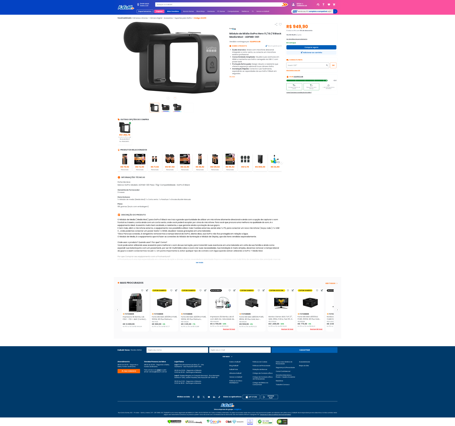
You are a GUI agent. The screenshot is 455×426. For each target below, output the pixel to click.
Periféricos (245, 11)
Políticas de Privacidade (261, 366)
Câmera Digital (157, 18)
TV (253, 11)
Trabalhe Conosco (282, 385)
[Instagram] (198, 397)
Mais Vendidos (173, 11)
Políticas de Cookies (260, 362)
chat (159, 370)
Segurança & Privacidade (285, 367)
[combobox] (220, 4)
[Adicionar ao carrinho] (147, 290)
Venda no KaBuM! (262, 11)
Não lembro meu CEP (293, 70)
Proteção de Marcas (260, 369)
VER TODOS (330, 283)
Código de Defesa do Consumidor (260, 384)
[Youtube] (209, 397)
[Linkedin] (214, 397)
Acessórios (169, 18)
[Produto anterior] (117, 310)
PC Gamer (221, 11)
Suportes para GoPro (184, 18)
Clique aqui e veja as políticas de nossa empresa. (275, 414)
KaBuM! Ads (233, 369)
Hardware (211, 11)
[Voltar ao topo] (227, 405)
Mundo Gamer (188, 11)
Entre (299, 4)
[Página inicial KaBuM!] (126, 7)
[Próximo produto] (337, 310)
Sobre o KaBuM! (235, 362)
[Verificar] (174, 422)
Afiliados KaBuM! (235, 373)
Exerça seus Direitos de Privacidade (284, 363)
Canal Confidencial (283, 371)
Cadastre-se (302, 5)
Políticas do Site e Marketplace (235, 382)
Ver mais (232, 76)
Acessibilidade (304, 362)
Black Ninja (201, 11)
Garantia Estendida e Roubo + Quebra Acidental (285, 376)
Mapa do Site (304, 366)
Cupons (159, 11)
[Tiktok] (219, 397)
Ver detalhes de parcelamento (296, 39)
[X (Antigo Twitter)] (204, 397)
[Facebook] (193, 397)
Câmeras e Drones (140, 18)
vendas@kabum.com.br (158, 372)
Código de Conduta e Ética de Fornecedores (263, 378)
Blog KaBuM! (233, 366)
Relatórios (279, 381)
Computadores (233, 11)
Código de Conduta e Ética (263, 373)
